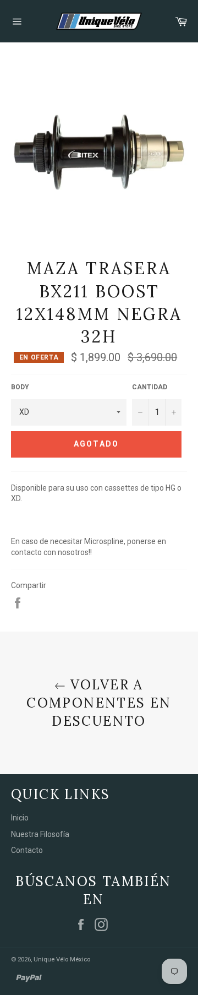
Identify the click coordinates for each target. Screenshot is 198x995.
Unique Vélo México (62, 959)
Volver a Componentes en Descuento (99, 703)
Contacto (27, 850)
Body (20, 387)
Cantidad (149, 387)
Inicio (20, 817)
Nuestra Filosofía (40, 834)
